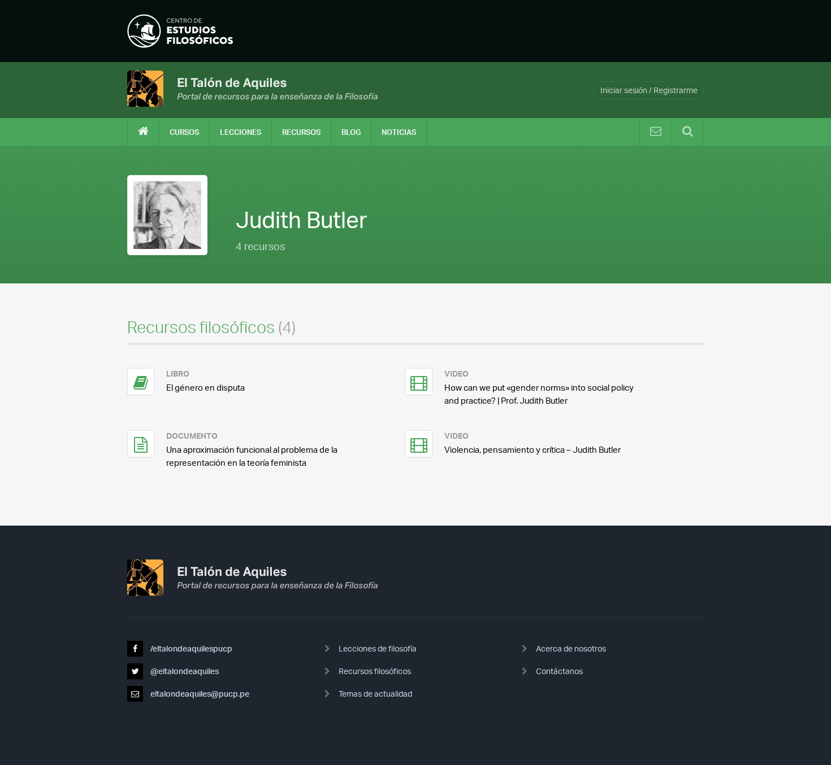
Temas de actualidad (375, 693)
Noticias (399, 132)
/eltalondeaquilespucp (190, 648)
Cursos (184, 132)
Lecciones (240, 132)
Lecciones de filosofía (378, 648)
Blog (351, 132)
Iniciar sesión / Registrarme (649, 90)
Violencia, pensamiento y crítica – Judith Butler (532, 449)
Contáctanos (559, 671)
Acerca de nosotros (571, 648)
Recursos (301, 132)
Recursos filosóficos (375, 671)
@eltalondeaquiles (184, 671)
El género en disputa (205, 387)
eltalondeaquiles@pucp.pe (199, 693)
